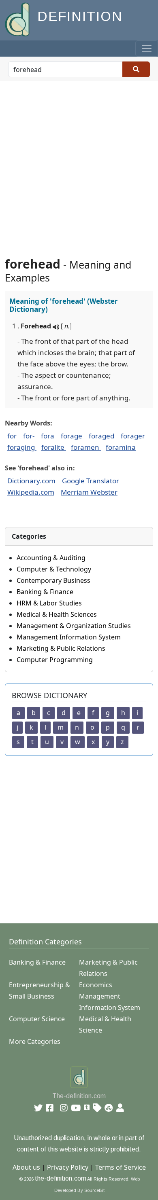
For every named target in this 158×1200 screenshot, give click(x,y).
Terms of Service (120, 1167)
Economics (95, 984)
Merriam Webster (89, 492)
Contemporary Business (53, 580)
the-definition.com (60, 1178)
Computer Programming (55, 659)
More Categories (34, 1041)
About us (26, 1167)
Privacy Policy (67, 1167)
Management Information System (69, 637)
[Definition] (18, 18)
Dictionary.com (31, 480)
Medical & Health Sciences (57, 614)
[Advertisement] (79, 164)
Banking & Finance (45, 591)
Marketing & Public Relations (61, 648)
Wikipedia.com (30, 492)
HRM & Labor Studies (49, 603)
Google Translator (90, 480)
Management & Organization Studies (74, 625)
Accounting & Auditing (51, 557)
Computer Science (37, 1018)
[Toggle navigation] (146, 48)
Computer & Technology (54, 569)
